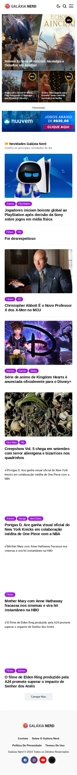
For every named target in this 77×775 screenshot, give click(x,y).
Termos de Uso (55, 745)
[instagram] (34, 760)
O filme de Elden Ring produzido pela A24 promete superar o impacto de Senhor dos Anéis (37, 681)
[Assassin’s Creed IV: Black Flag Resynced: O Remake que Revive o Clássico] (20, 86)
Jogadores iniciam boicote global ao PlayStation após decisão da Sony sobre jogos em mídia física (36, 214)
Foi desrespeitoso (20, 238)
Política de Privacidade (27, 745)
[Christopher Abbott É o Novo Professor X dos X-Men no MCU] (38, 271)
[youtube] (43, 760)
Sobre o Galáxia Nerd (45, 738)
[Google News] (52, 760)
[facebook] (25, 760)
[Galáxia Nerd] (20, 6)
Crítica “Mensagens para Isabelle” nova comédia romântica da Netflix (54, 96)
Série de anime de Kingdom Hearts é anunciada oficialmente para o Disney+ (38, 379)
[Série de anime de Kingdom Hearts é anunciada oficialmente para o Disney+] (38, 343)
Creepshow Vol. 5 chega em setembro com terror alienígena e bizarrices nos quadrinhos (37, 453)
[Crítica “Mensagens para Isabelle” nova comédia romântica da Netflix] (57, 86)
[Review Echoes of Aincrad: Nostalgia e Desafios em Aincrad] (38, 42)
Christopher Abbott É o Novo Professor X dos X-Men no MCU (38, 307)
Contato (23, 738)
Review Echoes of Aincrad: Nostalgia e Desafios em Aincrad (34, 63)
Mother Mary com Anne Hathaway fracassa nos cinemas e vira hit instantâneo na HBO (33, 605)
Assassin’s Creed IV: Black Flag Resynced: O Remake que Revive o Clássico (19, 96)
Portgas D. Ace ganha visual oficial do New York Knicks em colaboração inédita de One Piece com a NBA (37, 529)
